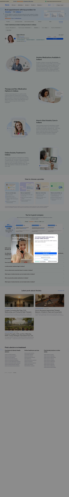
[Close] (56, 235)
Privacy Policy (52, 255)
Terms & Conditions (45, 255)
